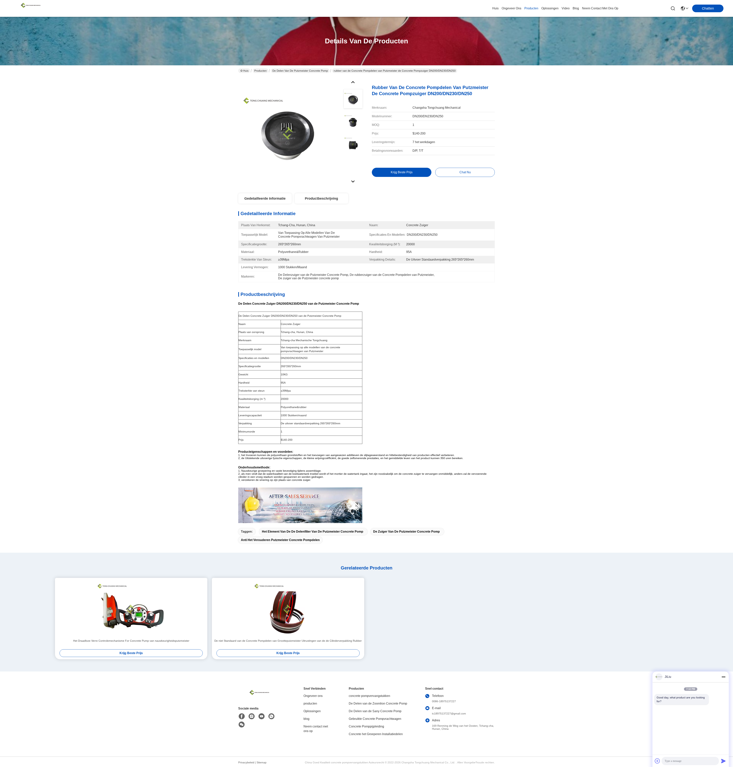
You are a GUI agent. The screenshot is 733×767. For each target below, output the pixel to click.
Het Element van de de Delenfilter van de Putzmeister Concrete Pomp (312, 531)
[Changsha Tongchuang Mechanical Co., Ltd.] (31, 8)
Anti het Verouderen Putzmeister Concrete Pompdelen (280, 540)
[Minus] (723, 677)
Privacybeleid (246, 762)
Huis (495, 8)
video (566, 8)
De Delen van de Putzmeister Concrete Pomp (300, 70)
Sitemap (261, 762)
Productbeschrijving (321, 198)
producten (531, 8)
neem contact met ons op (600, 8)
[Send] (723, 761)
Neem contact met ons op (316, 729)
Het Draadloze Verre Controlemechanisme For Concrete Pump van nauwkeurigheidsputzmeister (131, 640)
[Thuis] (259, 697)
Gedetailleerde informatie (265, 198)
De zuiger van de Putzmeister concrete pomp (406, 531)
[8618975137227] (271, 716)
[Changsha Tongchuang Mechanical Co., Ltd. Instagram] (251, 716)
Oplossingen (312, 711)
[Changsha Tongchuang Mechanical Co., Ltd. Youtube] (261, 716)
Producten (260, 70)
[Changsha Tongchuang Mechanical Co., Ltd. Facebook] (241, 716)
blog (576, 8)
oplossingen (550, 8)
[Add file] (657, 761)
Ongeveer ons (313, 695)
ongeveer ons (511, 8)
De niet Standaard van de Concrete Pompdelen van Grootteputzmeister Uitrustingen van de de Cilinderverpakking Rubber (288, 640)
